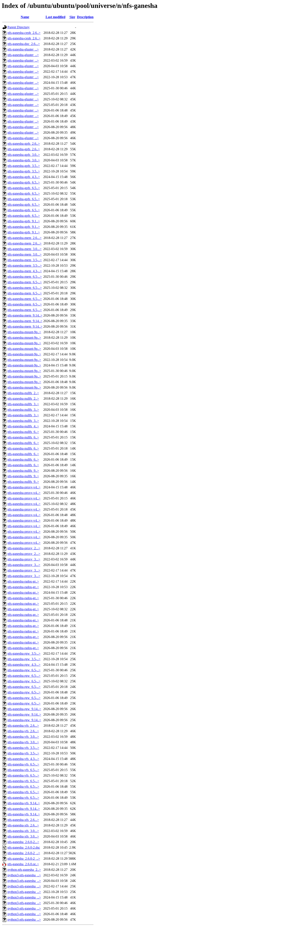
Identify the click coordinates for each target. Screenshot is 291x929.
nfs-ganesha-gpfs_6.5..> (23, 182)
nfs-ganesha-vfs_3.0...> (23, 736)
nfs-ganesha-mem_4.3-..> (24, 271)
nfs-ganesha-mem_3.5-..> (24, 260)
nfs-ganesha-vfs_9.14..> (23, 803)
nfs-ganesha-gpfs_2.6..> (23, 143)
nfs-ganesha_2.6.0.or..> (23, 864)
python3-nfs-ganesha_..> (24, 875)
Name (25, 17)
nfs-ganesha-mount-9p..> (24, 332)
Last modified (55, 17)
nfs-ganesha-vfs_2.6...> (23, 725)
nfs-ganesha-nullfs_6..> (23, 432)
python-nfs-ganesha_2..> (24, 869)
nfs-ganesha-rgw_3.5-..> (23, 653)
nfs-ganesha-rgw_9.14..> (24, 709)
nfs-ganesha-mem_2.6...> (24, 238)
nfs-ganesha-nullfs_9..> (23, 470)
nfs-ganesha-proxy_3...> (23, 559)
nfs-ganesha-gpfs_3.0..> (23, 154)
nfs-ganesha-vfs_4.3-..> (23, 759)
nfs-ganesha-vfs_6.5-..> (23, 764)
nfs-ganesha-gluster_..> (23, 49)
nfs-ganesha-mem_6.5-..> (24, 276)
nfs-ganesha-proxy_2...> (23, 548)
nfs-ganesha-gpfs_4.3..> (23, 177)
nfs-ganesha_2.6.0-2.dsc (23, 847)
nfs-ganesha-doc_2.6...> (23, 44)
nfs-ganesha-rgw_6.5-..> (23, 670)
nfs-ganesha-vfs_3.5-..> (23, 748)
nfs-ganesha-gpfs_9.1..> (23, 221)
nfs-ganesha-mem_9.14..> (24, 315)
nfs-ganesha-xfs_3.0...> (23, 831)
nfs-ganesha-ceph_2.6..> (23, 33)
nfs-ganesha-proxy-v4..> (23, 487)
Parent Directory (18, 27)
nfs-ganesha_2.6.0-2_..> (23, 853)
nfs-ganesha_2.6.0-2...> (23, 842)
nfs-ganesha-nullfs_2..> (23, 393)
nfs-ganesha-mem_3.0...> (24, 249)
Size (72, 17)
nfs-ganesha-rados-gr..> (23, 581)
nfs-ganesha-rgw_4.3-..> (23, 664)
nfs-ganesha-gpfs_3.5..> (23, 166)
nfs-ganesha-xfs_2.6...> (23, 820)
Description (85, 17)
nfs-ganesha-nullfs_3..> (23, 404)
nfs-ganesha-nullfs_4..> (23, 426)
